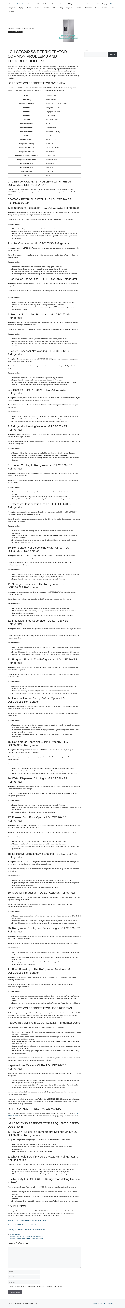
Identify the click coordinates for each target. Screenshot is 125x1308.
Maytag (104, 4)
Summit (104, 8)
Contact (11, 11)
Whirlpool (71, 4)
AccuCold (78, 8)
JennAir (36, 8)
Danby (29, 8)
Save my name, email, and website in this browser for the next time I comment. (37, 1286)
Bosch (112, 8)
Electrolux (90, 4)
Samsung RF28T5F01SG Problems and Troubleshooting (26, 1236)
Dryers (54, 4)
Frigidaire (12, 8)
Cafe (54, 8)
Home (11, 4)
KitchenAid (46, 8)
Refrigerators (21, 4)
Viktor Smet (11, 28)
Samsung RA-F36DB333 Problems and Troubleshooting (26, 1229)
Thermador (88, 8)
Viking (61, 8)
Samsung (80, 4)
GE (98, 4)
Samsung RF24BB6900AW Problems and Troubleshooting (27, 1220)
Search (86, 50)
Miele (97, 8)
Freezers (31, 4)
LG (111, 4)
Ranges (62, 4)
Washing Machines (43, 4)
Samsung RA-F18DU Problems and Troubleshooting (25, 1225)
